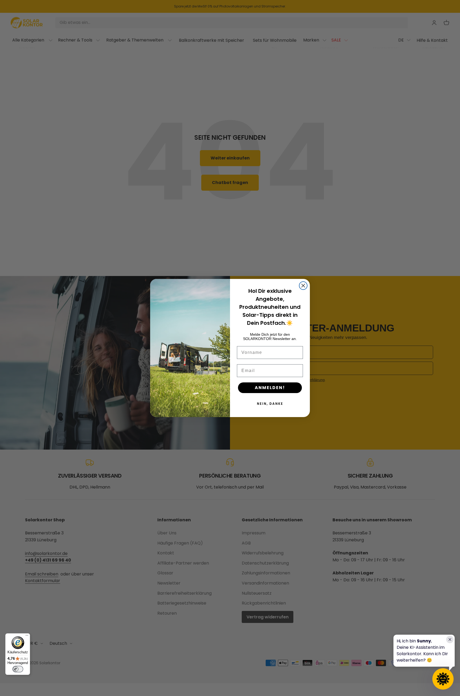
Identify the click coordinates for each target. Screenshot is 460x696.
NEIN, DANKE (270, 403)
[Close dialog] (303, 286)
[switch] (18, 669)
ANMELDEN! (270, 388)
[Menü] (27, 636)
